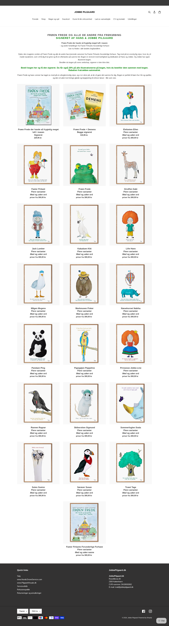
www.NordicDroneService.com (29, 579)
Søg (18, 576)
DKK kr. (35, 611)
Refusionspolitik (23, 589)
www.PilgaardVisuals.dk (26, 583)
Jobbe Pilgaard (133, 618)
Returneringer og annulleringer (29, 593)
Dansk (22, 611)
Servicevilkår (22, 586)
